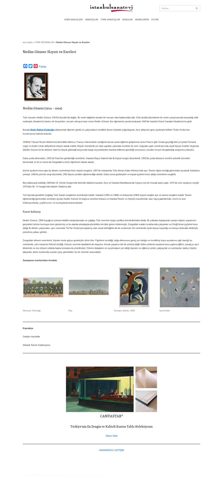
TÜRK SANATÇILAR (110, 19)
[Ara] (196, 8)
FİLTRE (155, 19)
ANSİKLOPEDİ (142, 19)
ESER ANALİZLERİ (73, 19)
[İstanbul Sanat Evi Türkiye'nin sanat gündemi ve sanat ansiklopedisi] (111, 8)
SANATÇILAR (91, 19)
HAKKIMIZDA (106, 450)
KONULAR (127, 19)
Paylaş (42, 66)
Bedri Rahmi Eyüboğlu (42, 129)
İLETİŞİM (119, 450)
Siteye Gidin (112, 435)
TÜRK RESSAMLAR (44, 42)
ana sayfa (27, 42)
